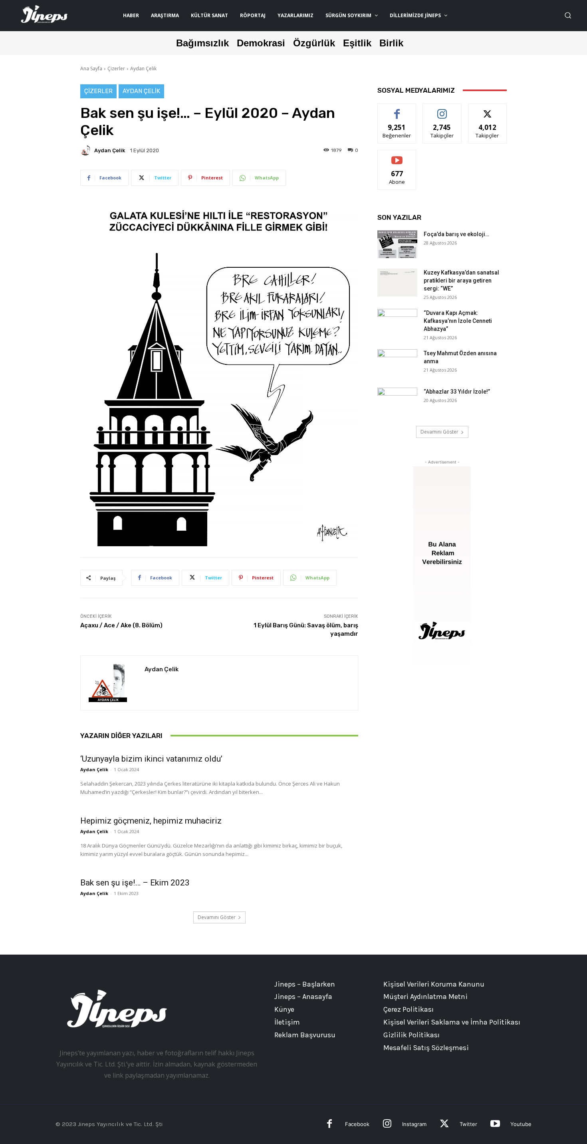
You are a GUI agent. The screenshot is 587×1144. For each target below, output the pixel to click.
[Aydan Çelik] (86, 150)
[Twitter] (444, 1124)
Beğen (397, 110)
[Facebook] (329, 1124)
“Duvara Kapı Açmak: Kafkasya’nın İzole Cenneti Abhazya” (458, 321)
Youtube (520, 1124)
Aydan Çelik (143, 68)
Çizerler (116, 68)
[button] (567, 15)
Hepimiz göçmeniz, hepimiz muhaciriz (151, 821)
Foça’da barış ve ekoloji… (456, 234)
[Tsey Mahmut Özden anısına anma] (397, 363)
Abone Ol (397, 156)
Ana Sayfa (91, 68)
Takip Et (442, 110)
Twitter (468, 1124)
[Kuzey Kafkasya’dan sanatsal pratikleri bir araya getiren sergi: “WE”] (397, 282)
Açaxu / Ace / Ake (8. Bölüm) (121, 625)
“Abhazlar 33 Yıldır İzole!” (457, 391)
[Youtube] (495, 1124)
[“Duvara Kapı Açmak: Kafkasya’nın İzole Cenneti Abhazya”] (397, 323)
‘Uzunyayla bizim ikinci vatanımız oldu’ (151, 759)
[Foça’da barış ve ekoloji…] (397, 244)
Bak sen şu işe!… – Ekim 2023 (135, 882)
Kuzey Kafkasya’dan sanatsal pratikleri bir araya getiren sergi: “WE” (461, 280)
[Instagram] (387, 1124)
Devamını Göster (217, 917)
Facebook (357, 1124)
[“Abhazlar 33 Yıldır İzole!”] (397, 402)
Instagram (414, 1124)
